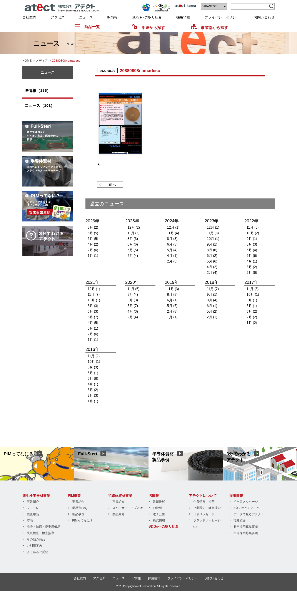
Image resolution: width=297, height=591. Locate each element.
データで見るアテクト (249, 514)
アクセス (58, 17)
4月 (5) (93, 323)
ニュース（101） (40, 105)
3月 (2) (252, 267)
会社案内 (29, 17)
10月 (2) (253, 233)
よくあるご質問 (37, 552)
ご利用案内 (34, 545)
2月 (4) (132, 256)
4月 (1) (172, 256)
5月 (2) (212, 311)
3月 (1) (93, 328)
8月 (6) (212, 250)
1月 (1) (93, 256)
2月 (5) (172, 261)
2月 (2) (252, 317)
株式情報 (159, 520)
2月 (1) (212, 317)
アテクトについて (203, 495)
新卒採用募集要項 (246, 526)
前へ (112, 185)
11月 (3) (133, 233)
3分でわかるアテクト (248, 508)
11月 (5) (253, 227)
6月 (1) (172, 300)
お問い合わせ (264, 17)
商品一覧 (92, 27)
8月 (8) (172, 294)
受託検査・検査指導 (40, 533)
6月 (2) (212, 256)
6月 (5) (93, 233)
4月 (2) (93, 244)
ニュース (86, 17)
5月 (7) (93, 317)
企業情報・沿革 (204, 501)
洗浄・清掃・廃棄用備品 (43, 526)
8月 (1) (252, 300)
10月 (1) (213, 239)
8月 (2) (93, 227)
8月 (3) (132, 239)
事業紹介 (33, 501)
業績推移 (159, 501)
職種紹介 (240, 520)
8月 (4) (132, 294)
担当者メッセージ (246, 501)
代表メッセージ (204, 514)
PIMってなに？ (82, 520)
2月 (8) (172, 311)
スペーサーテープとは (127, 508)
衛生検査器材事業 (36, 495)
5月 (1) (252, 306)
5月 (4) (172, 250)
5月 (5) (93, 239)
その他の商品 (36, 539)
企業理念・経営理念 (207, 508)
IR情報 (112, 17)
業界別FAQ (79, 508)
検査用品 (33, 514)
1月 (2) (252, 323)
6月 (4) (252, 250)
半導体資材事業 (120, 495)
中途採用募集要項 (246, 533)
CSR (196, 526)
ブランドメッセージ (207, 520)
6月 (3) (172, 244)
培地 (30, 520)
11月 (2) (94, 356)
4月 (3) (132, 311)
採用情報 (183, 17)
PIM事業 (74, 495)
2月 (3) (93, 395)
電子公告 (159, 514)
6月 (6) (132, 244)
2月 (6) (93, 250)
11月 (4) (173, 233)
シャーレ (33, 508)
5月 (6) (212, 261)
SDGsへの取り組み (147, 17)
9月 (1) (212, 244)
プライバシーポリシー (222, 17)
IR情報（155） (38, 90)
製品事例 (78, 514)
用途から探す (153, 27)
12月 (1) (173, 227)
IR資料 (157, 508)
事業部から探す (214, 27)
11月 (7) (94, 294)
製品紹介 (118, 514)
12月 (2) (133, 227)
